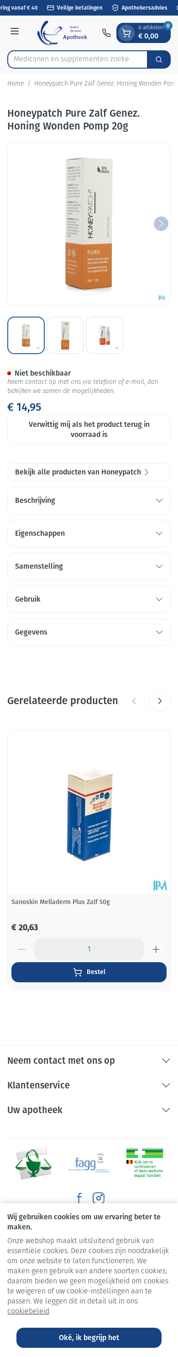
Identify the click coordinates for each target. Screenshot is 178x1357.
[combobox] (77, 59)
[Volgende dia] (160, 701)
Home (15, 84)
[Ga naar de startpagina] (62, 33)
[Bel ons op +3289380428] (106, 33)
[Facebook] (79, 1198)
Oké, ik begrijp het (89, 1337)
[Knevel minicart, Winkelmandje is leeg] (126, 33)
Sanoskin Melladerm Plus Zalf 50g (60, 902)
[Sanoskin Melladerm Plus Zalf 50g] (89, 812)
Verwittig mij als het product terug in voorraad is (89, 429)
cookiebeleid (28, 1311)
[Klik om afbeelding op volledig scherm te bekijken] (89, 223)
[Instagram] (98, 1198)
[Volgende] (161, 223)
